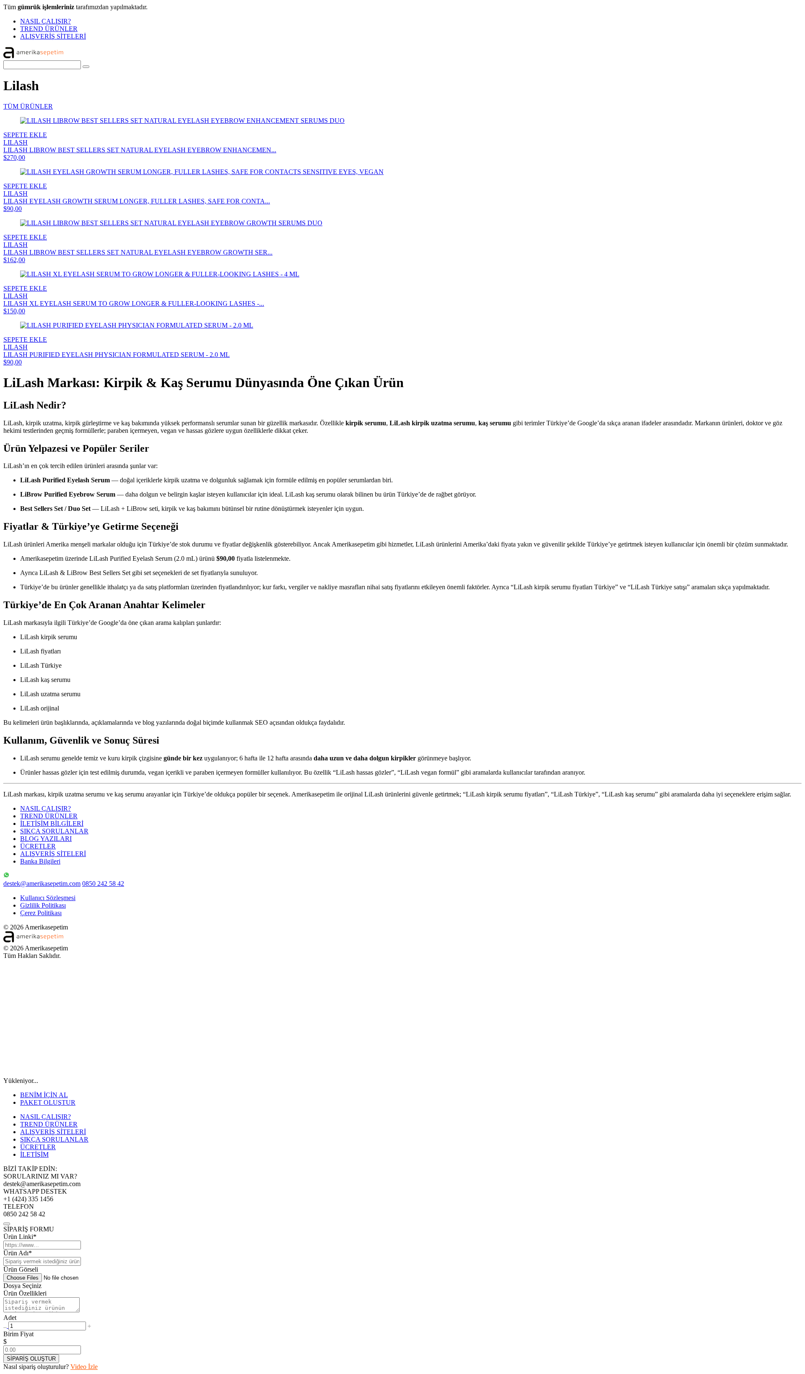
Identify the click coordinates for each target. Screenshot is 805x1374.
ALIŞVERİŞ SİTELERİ (53, 36)
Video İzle (84, 1366)
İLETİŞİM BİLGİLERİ (51, 823)
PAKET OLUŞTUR (47, 1102)
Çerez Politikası (41, 912)
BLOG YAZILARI (46, 838)
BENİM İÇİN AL (44, 1094)
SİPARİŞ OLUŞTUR (31, 1359)
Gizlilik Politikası (43, 905)
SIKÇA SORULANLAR (54, 831)
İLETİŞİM (34, 1154)
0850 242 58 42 (103, 883)
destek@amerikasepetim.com (41, 883)
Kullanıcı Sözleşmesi (47, 897)
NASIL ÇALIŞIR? (45, 21)
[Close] (6, 1224)
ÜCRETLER (38, 846)
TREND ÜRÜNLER (49, 28)
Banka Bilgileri (40, 861)
